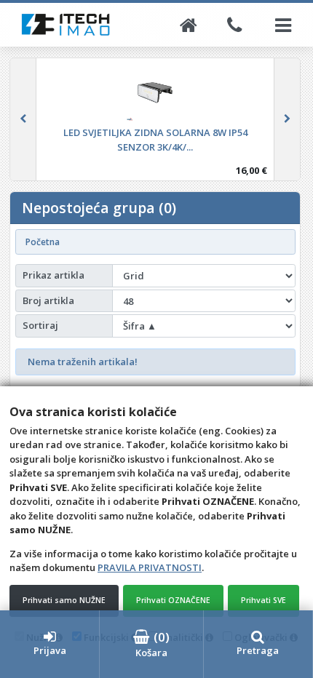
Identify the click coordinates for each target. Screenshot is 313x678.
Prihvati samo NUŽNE (64, 600)
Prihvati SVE (263, 600)
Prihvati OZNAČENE (173, 600)
